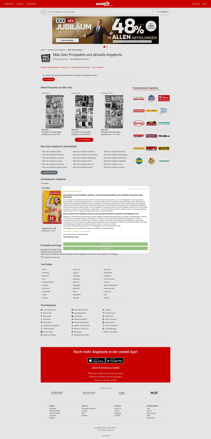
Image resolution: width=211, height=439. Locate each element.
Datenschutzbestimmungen (138, 189)
